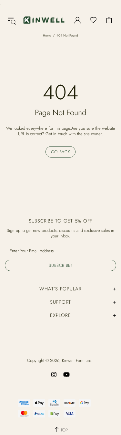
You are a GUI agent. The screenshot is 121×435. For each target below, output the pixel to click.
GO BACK (60, 152)
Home (47, 35)
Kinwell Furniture (44, 20)
